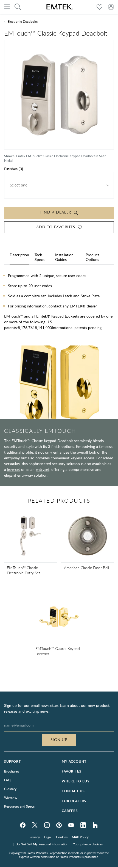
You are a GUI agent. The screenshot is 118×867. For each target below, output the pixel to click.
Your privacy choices (88, 844)
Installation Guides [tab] (64, 257)
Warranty (10, 797)
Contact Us (73, 791)
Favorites (72, 771)
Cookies (62, 837)
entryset (42, 469)
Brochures (11, 771)
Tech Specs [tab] (39, 257)
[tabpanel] (59, 304)
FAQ (7, 780)
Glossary (10, 789)
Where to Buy (76, 781)
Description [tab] (19, 254)
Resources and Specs (19, 806)
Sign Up (59, 740)
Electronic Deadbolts (22, 21)
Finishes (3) (13, 168)
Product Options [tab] (92, 257)
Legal (48, 837)
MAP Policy (80, 837)
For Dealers (74, 801)
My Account (74, 761)
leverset (13, 469)
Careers (70, 810)
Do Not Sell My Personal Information (42, 844)
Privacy (34, 837)
